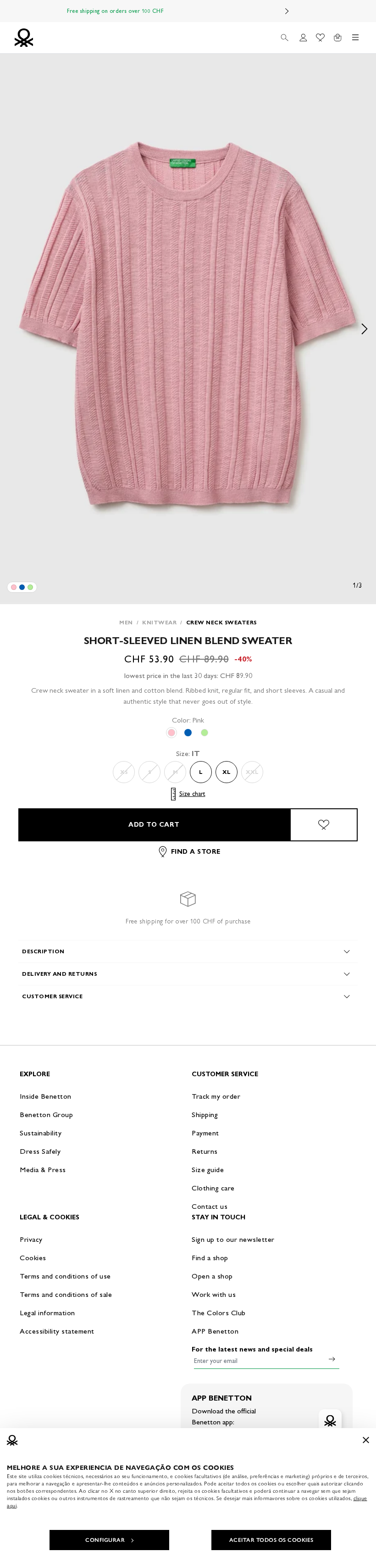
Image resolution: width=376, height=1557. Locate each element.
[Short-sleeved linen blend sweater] (14, 587)
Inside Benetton (46, 1096)
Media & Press (43, 1169)
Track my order (216, 1096)
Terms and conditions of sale (66, 1294)
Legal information (47, 1312)
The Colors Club (219, 1312)
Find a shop (210, 1257)
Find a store (196, 852)
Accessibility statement (57, 1331)
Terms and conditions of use (65, 1276)
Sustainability (40, 1133)
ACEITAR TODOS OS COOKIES (271, 1540)
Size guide (208, 1169)
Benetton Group (46, 1114)
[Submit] (332, 1358)
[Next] (287, 11)
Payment (205, 1133)
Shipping (205, 1114)
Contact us (209, 1206)
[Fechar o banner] (366, 1440)
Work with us (214, 1294)
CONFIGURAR (105, 1540)
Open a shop (212, 1276)
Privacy (31, 1239)
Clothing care (213, 1188)
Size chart (192, 794)
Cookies (33, 1257)
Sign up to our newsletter (233, 1239)
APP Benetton (215, 1331)
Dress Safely (40, 1151)
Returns (205, 1151)
